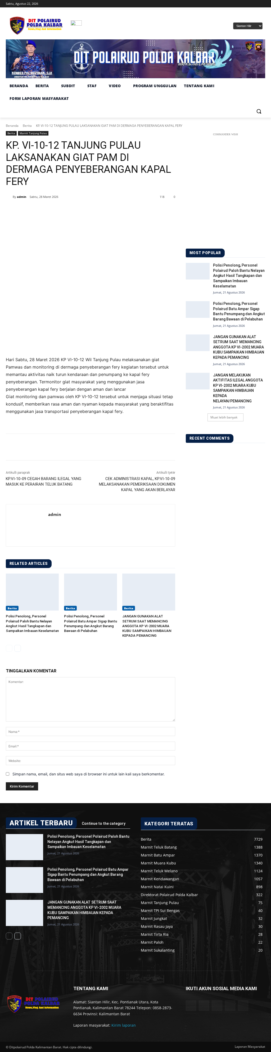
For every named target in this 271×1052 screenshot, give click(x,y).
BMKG (99, 27)
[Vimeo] (255, 4)
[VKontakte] (243, 1005)
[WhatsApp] (82, 210)
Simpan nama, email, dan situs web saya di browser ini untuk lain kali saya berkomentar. (88, 774)
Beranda (12, 125)
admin (21, 197)
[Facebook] (233, 4)
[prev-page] (9, 648)
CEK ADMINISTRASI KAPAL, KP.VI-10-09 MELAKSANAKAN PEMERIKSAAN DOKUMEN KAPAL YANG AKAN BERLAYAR (137, 484)
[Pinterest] (70, 210)
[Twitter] (248, 4)
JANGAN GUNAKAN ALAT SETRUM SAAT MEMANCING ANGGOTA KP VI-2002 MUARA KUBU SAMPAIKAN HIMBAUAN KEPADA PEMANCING (146, 625)
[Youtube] (262, 4)
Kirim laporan (123, 1025)
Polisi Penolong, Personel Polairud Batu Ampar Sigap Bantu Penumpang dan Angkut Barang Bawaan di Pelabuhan (88, 874)
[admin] (9, 196)
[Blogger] (191, 1005)
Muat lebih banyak (223, 417)
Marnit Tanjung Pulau (33, 133)
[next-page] (17, 648)
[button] (258, 111)
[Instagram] (240, 4)
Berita (27, 125)
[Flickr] (217, 1005)
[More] (94, 210)
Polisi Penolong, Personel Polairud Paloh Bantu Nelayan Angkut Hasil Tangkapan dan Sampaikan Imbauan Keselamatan (239, 275)
